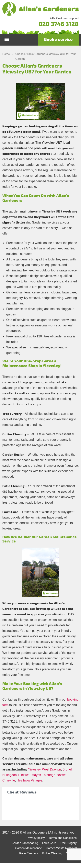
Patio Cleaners (28, 853)
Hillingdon (9, 775)
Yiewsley (34, 769)
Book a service (58, 39)
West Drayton (51, 769)
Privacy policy (36, 837)
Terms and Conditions (63, 837)
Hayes (36, 775)
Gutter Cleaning (52, 853)
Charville (8, 780)
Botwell (62, 775)
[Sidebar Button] (6, 38)
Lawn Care (49, 843)
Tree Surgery (68, 843)
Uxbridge (48, 775)
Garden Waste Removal (61, 848)
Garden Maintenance (28, 848)
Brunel (67, 769)
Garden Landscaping (24, 843)
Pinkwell (24, 775)
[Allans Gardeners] (40, 9)
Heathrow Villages (29, 780)
